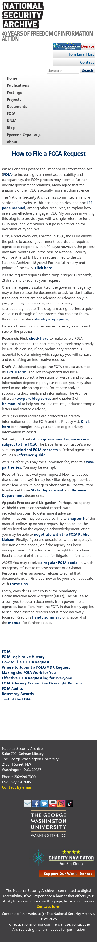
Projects (14, 99)
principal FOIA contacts (37, 449)
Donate (87, 46)
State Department (47, 490)
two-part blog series (33, 398)
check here (38, 338)
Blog (11, 127)
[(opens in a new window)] (27, 806)
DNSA (11, 120)
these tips (19, 583)
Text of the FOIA (16, 699)
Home (12, 78)
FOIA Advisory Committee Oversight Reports (42, 683)
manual (15, 622)
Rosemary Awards (18, 693)
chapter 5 (76, 518)
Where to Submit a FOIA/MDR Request (36, 667)
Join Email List (81, 54)
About (12, 141)
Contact (87, 62)
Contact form (49, 906)
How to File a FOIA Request (26, 661)
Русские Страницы (24, 134)
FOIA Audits (12, 688)
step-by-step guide (51, 319)
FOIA (11, 113)
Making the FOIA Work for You (29, 672)
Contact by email (17, 787)
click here (43, 267)
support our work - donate (68, 873)
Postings (14, 92)
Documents (17, 106)
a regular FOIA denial (59, 562)
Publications (18, 85)
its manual (11, 403)
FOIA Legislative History (23, 656)
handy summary (46, 617)
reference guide (31, 454)
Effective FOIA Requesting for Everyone (37, 677)
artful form (17, 372)
